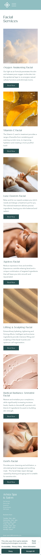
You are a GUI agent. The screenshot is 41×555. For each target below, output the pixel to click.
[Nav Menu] (14, 5)
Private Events (7, 507)
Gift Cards (6, 509)
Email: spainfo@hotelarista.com (12, 535)
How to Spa (6, 503)
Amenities (6, 505)
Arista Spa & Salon (10, 496)
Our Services (6, 501)
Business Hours (7, 514)
